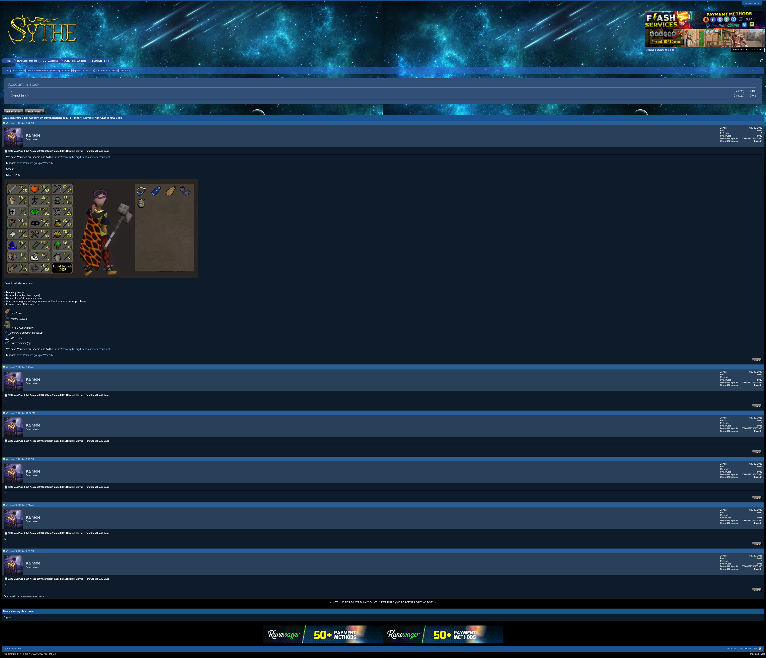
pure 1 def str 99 (83, 70)
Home (748, 648)
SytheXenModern (13, 648)
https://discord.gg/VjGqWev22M (35, 163)
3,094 (759, 130)
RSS (760, 648)
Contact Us (731, 648)
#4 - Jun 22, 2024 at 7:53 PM (20, 459)
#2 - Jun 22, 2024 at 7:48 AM (20, 367)
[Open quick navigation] (761, 60)
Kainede (33, 135)
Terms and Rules (756, 654)
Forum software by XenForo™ (28, 654)
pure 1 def (17, 70)
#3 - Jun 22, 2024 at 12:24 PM (20, 413)
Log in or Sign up (752, 3)
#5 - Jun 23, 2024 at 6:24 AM (20, 505)
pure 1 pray (125, 70)
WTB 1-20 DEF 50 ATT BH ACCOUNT (355, 602)
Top (755, 648)
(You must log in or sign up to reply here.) (24, 596)
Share (757, 360)
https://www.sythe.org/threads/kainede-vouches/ (82, 157)
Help (741, 648)
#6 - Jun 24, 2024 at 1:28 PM (20, 551)
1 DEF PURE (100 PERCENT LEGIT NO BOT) (406, 602)
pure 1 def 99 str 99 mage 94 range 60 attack (49, 70)
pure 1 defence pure (105, 70)
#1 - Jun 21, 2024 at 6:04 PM (20, 123)
